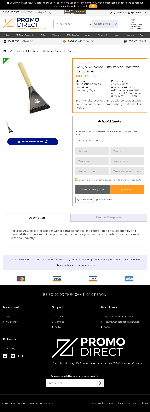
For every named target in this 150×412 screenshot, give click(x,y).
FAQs (107, 327)
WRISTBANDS (81, 41)
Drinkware (56, 35)
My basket (11, 321)
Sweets (116, 35)
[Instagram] (20, 356)
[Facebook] (5, 356)
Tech (142, 35)
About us (60, 316)
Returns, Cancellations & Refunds (121, 321)
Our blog (10, 348)
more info (83, 6)
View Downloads (32, 141)
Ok (93, 6)
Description (37, 217)
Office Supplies (73, 35)
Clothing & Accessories (25, 35)
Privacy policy (98, 403)
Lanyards (88, 35)
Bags (8, 35)
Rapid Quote (111, 121)
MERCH (138, 41)
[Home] (111, 12)
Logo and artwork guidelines (119, 316)
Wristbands (103, 35)
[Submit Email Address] (100, 383)
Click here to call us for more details (75, 265)
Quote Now (127, 189)
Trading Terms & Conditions (134, 403)
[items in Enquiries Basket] (129, 12)
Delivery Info (62, 327)
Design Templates (109, 217)
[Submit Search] (90, 23)
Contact (59, 321)
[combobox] (105, 24)
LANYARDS (20, 41)
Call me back (85, 199)
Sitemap (112, 403)
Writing (43, 35)
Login (9, 316)
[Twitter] (13, 356)
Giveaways (129, 35)
